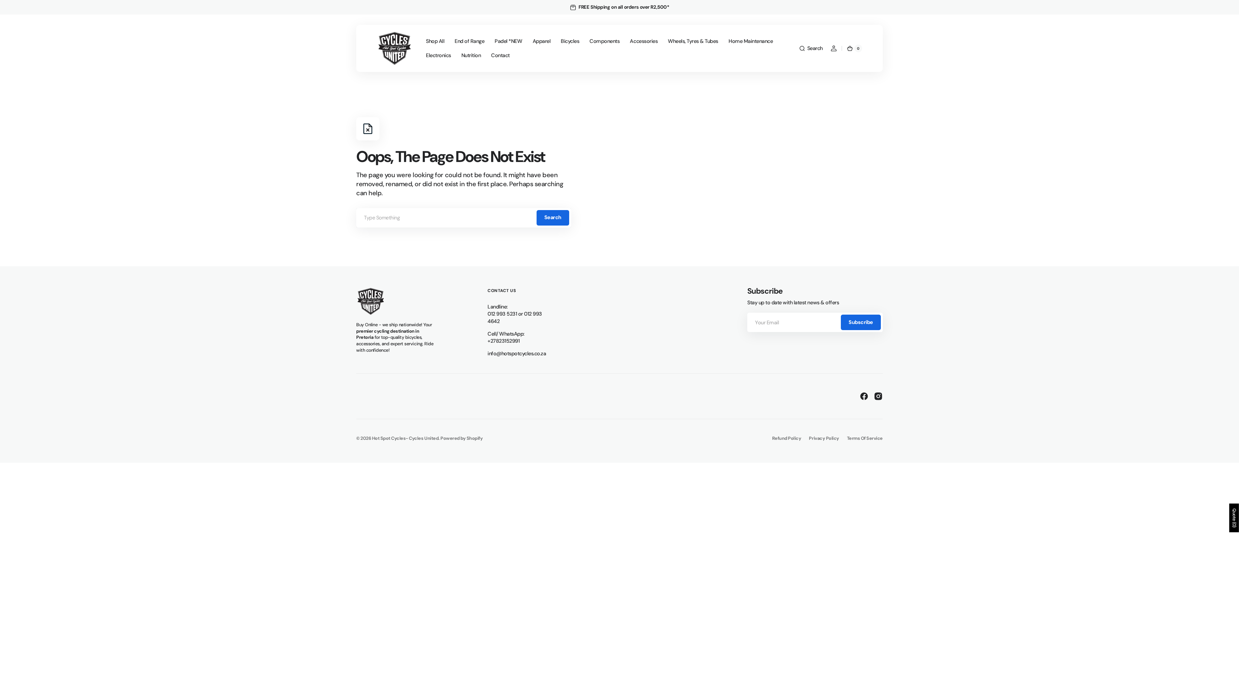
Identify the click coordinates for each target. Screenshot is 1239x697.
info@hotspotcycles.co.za (517, 353)
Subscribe (861, 322)
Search (552, 217)
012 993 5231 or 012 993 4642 (515, 317)
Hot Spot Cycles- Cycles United (405, 438)
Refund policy (786, 438)
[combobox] (463, 217)
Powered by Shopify (461, 438)
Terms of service (865, 438)
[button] (811, 48)
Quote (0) (1234, 518)
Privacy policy (824, 438)
